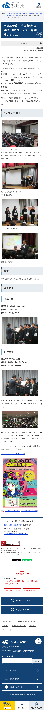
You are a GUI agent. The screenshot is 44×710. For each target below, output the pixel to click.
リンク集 (32, 626)
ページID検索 (8, 656)
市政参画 (15, 15)
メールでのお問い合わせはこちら (16, 534)
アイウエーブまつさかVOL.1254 (13, 454)
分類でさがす (21, 13)
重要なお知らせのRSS (31, 591)
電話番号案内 (14, 679)
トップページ (11, 13)
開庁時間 (13, 670)
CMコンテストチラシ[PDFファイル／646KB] (21, 511)
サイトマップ (6, 630)
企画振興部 (8, 525)
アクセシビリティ (8, 622)
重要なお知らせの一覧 (13, 591)
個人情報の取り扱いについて (28, 622)
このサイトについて (19, 626)
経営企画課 (17, 525)
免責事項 (5, 626)
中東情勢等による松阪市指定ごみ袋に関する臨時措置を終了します (21, 582)
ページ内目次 (22, 43)
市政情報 (30, 13)
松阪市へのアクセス (17, 687)
